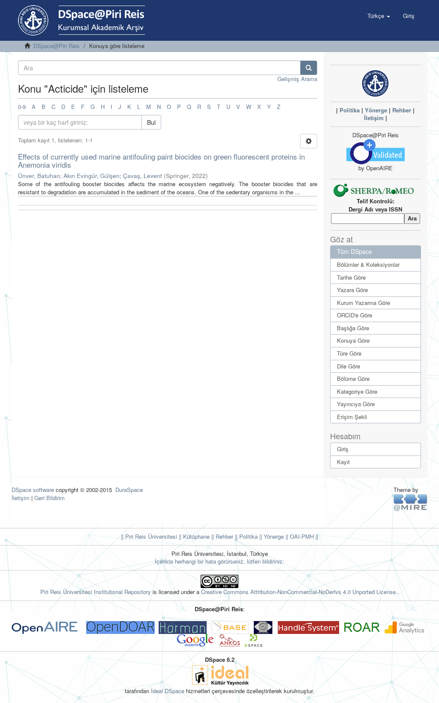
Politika (350, 110)
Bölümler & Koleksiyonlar (368, 264)
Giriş (343, 449)
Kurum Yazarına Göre (363, 303)
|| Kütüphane (193, 536)
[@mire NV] (410, 502)
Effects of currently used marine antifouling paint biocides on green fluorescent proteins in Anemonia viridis (161, 160)
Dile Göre (348, 366)
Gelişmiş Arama (297, 79)
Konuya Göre (353, 340)
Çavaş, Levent (142, 176)
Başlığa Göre (353, 328)
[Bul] (308, 67)
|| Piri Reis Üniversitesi (149, 536)
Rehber (401, 110)
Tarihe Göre (351, 277)
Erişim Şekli (352, 417)
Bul (151, 122)
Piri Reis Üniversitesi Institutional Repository (95, 592)
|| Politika (245, 536)
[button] (379, 16)
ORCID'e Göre (354, 315)
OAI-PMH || (303, 536)
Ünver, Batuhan (39, 176)
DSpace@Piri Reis (56, 46)
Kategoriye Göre (357, 391)
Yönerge (376, 110)
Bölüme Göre (353, 378)
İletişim (374, 118)
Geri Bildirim (49, 498)
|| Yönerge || (273, 536)
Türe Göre (349, 353)
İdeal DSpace (167, 691)
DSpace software (33, 490)
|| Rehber (221, 536)
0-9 (22, 107)
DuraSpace (129, 490)
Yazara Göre (352, 290)
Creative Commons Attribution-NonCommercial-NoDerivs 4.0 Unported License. (299, 592)
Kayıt (343, 462)
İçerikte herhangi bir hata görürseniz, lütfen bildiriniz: (219, 561)
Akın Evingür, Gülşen (91, 176)
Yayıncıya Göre (356, 404)
